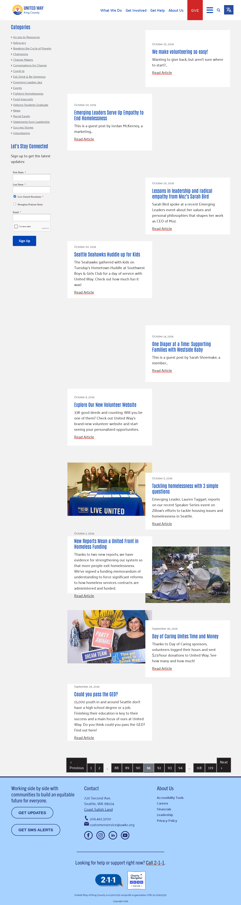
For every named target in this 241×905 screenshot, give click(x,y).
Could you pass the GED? (96, 694)
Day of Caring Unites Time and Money (185, 636)
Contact (91, 788)
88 (116, 767)
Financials (164, 809)
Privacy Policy (167, 820)
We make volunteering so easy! (180, 51)
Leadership (165, 814)
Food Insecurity (23, 99)
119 (210, 767)
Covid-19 (18, 70)
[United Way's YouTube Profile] (125, 835)
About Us (176, 10)
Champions (20, 53)
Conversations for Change (30, 65)
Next (224, 764)
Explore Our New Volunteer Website (105, 404)
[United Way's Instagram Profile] (100, 835)
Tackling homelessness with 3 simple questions (185, 488)
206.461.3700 (100, 818)
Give (195, 10)
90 (138, 767)
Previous (76, 764)
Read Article (162, 72)
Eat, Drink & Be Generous (29, 76)
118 (199, 767)
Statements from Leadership (31, 121)
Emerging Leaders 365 (27, 82)
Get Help (157, 10)
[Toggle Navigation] (210, 10)
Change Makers (23, 59)
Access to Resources (26, 37)
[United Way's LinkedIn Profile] (113, 835)
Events (17, 87)
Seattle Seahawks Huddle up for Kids (107, 254)
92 (159, 767)
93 (170, 767)
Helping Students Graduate (30, 104)
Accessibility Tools (170, 797)
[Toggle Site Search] (220, 10)
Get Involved (136, 10)
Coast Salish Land (98, 809)
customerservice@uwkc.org (112, 824)
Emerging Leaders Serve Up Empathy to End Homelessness (109, 115)
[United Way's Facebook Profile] (88, 835)
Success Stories (23, 127)
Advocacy (19, 42)
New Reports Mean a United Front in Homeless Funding (106, 543)
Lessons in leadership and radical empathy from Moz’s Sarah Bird (182, 193)
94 (180, 767)
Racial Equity (21, 116)
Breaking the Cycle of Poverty (32, 48)
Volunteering (21, 132)
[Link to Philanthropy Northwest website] (109, 880)
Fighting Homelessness (28, 93)
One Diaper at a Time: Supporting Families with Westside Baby (181, 346)
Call (155, 862)
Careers (162, 803)
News (16, 110)
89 (127, 767)
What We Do (111, 10)
